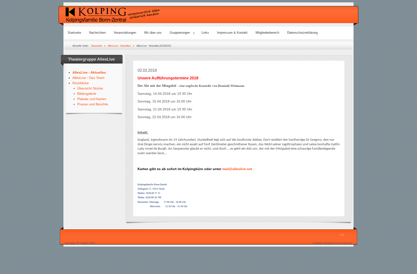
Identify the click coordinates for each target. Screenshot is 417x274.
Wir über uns (153, 32)
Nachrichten (97, 32)
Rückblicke (80, 83)
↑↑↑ (342, 235)
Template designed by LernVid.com (332, 243)
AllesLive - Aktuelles (89, 72)
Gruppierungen (180, 32)
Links (205, 32)
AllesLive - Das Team (88, 78)
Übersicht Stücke (90, 88)
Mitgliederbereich (267, 32)
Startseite (74, 32)
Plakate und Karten (91, 99)
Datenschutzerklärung (302, 32)
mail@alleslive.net (237, 169)
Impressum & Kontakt (232, 32)
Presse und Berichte (92, 104)
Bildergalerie (86, 94)
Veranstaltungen (125, 32)
